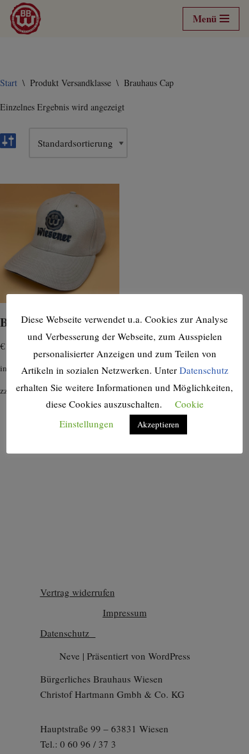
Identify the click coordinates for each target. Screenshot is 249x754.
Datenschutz (204, 370)
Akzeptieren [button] (158, 424)
